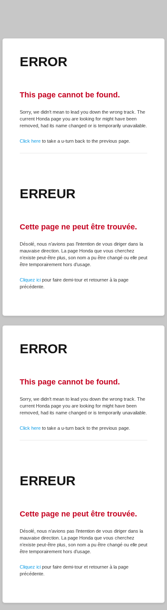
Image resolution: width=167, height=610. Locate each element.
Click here (30, 141)
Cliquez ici (30, 279)
